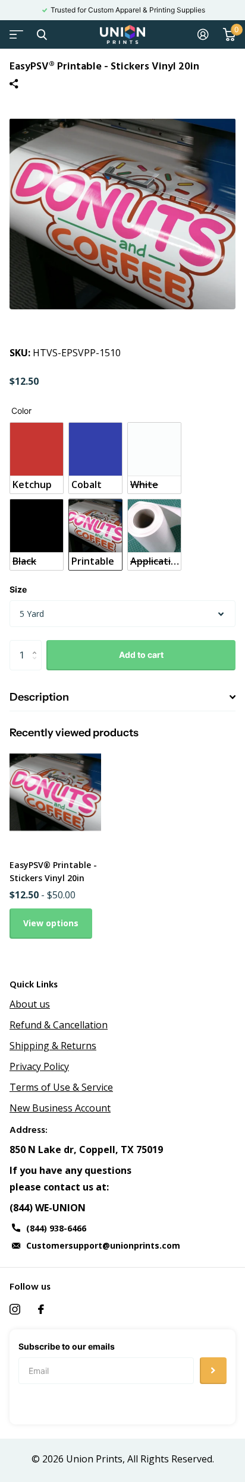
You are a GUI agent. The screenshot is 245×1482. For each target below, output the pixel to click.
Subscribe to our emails (66, 1346)
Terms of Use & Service (61, 1087)
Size (18, 589)
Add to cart (141, 655)
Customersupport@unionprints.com (103, 1245)
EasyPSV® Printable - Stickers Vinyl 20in (53, 871)
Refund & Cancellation (59, 1024)
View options (50, 923)
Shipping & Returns (53, 1045)
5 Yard (32, 613)
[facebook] (41, 1309)
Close (42, 34)
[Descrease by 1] (37, 665)
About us (30, 1004)
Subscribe (213, 1370)
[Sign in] (203, 34)
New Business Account (60, 1107)
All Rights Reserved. (170, 1458)
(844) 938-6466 (56, 1228)
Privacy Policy (39, 1066)
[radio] (37, 458)
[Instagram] (15, 1309)
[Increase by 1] (37, 644)
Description (39, 697)
